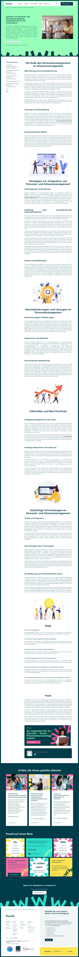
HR (32, 818)
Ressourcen (47, 3)
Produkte (26, 3)
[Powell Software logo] (6, 4)
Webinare (30, 925)
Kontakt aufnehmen (39, 892)
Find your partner (13, 874)
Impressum (19, 941)
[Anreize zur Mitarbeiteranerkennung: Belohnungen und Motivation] (62, 782)
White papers (30, 931)
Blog (11, 7)
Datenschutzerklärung (11, 941)
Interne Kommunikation (13, 816)
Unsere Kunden (33, 3)
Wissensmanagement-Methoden (64, 120)
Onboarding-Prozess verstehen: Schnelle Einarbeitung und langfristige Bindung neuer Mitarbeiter (39, 797)
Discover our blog (56, 873)
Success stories (31, 929)
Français (11, 937)
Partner (41, 3)
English (7, 937)
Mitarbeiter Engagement (15, 42)
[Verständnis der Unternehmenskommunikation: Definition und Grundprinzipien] (16, 782)
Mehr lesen (70, 951)
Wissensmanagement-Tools (31, 197)
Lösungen (20, 3)
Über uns (15, 923)
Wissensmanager (67, 436)
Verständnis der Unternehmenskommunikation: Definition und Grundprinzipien (17, 795)
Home (7, 7)
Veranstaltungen (31, 927)
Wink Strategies (15, 943)
